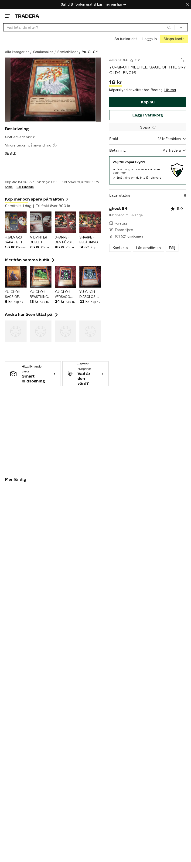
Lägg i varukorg (147, 115)
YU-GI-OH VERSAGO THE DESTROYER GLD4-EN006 (65, 294)
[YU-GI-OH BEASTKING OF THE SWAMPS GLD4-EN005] (40, 277)
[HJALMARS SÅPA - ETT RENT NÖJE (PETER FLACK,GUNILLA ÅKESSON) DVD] (16, 222)
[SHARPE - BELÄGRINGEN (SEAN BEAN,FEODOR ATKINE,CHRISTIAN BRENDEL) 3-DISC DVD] (90, 222)
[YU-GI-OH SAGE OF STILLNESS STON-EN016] (16, 277)
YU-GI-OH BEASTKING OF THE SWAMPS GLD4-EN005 (40, 294)
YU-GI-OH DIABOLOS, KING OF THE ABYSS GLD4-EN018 (90, 294)
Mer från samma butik (30, 260)
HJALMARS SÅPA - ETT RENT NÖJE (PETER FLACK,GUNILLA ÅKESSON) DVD (16, 240)
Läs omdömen (148, 248)
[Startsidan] (27, 16)
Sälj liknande (25, 187)
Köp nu (148, 102)
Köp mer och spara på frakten (34, 199)
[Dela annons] (181, 60)
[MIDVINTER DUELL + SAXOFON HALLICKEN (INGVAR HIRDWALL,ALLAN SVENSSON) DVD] (40, 222)
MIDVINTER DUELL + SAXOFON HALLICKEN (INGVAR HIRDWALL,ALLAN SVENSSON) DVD (40, 240)
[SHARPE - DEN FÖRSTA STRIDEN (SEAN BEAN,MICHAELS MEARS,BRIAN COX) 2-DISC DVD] (65, 222)
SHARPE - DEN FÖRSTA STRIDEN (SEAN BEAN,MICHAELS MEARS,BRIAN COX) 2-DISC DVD (65, 240)
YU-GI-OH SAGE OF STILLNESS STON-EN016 (15, 294)
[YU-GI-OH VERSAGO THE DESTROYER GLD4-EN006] (65, 277)
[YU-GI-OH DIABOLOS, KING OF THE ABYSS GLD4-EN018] (90, 277)
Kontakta (120, 248)
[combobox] (88, 27)
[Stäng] (187, 4)
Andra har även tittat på (32, 314)
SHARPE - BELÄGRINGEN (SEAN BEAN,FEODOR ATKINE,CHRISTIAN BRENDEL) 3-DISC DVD (90, 240)
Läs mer (170, 90)
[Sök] (169, 27)
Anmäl (9, 187)
